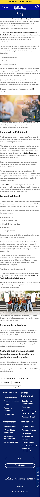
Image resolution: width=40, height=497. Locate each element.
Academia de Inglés (29, 417)
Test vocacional (9, 426)
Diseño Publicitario (7, 35)
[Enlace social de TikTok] (27, 491)
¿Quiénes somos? (10, 397)
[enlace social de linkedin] (21, 491)
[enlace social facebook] (13, 491)
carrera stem (25, 378)
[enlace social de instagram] (15, 491)
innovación (17, 382)
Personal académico (11, 401)
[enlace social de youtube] (18, 491)
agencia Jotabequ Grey (28, 153)
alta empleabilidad (9, 378)
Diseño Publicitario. (18, 278)
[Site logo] (20, 7)
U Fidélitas (6, 185)
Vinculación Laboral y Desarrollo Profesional (29, 448)
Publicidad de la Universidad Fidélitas (23, 32)
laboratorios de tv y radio (11, 387)
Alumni (6, 404)
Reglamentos (9, 414)
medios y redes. (21, 357)
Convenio (6, 382)
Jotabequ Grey (24, 19)
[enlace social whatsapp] (24, 491)
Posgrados (26, 407)
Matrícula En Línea (29, 430)
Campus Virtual (28, 426)
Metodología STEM (31, 369)
